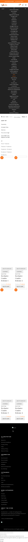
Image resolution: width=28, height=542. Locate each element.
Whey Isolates (14, 51)
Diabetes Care (14, 39)
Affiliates (3, 464)
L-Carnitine (14, 23)
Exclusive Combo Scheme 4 (19, 410)
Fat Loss (14, 79)
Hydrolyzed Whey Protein (14, 43)
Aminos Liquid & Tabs (14, 56)
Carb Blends (14, 59)
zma (14, 111)
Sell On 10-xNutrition (6, 466)
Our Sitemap (4, 468)
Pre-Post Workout (5, 476)
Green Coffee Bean (14, 84)
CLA (14, 81)
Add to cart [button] (6, 286)
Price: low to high (5, 132)
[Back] (3, 8)
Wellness (3, 496)
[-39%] (7, 211)
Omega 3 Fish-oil (14, 26)
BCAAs (14, 58)
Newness (3, 130)
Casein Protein (14, 46)
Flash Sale (3, 498)
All (14, 8)
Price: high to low (5, 135)
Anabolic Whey (14, 38)
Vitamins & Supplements (14, 89)
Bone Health (14, 11)
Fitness (3, 493)
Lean (2, 482)
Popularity (3, 124)
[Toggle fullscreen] (8, 532)
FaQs (2, 446)
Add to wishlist (7, 268)
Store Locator (4, 460)
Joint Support (14, 97)
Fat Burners (14, 83)
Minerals (14, 101)
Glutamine (14, 19)
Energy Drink (14, 16)
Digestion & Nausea (14, 14)
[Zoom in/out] (11, 532)
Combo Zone (14, 33)
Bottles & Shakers (14, 112)
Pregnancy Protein (14, 44)
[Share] (4, 532)
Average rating (4, 127)
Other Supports (14, 71)
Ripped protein (14, 48)
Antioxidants (14, 93)
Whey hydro (14, 49)
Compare (5, 271)
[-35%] (21, 211)
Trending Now (4, 502)
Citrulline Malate (14, 61)
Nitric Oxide (14, 68)
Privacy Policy (4, 444)
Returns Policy (4, 451)
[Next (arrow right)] (4, 534)
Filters (23, 117)
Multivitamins (14, 102)
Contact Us (4, 462)
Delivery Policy (4, 448)
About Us (3, 440)
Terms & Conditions (6, 442)
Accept (1, 541)
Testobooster (14, 29)
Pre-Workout (14, 73)
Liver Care (14, 24)
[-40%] (21, 343)
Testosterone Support (14, 107)
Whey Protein (14, 36)
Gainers (14, 18)
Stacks (14, 76)
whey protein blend (14, 53)
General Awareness (14, 34)
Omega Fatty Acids (14, 69)
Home (3, 116)
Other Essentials (14, 28)
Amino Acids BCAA (14, 9)
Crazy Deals (4, 500)
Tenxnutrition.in (11, 529)
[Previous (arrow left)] (1, 534)
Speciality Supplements (14, 88)
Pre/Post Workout (14, 54)
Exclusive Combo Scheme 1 (5, 278)
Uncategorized (14, 31)
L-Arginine (14, 21)
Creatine (14, 13)
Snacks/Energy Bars (14, 104)
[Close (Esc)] (1, 532)
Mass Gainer (14, 78)
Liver (14, 99)
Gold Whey (14, 41)
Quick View (3, 274)
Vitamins (14, 109)
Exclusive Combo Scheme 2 (19, 278)
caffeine (14, 94)
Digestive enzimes (14, 96)
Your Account (4, 458)
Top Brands (4, 504)
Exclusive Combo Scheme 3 (5, 410)
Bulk (14, 74)
